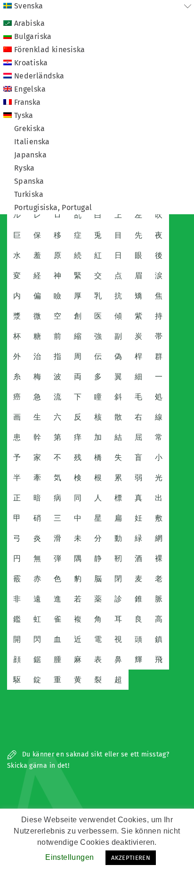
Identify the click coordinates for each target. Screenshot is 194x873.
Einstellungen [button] (69, 857)
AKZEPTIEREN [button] (130, 857)
